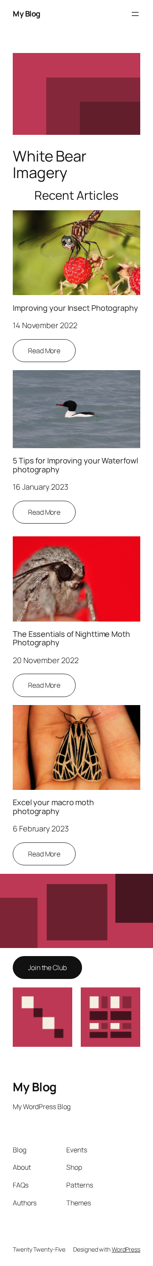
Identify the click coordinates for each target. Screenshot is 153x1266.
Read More (44, 350)
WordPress (126, 1249)
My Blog (26, 13)
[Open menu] (135, 14)
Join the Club (47, 967)
